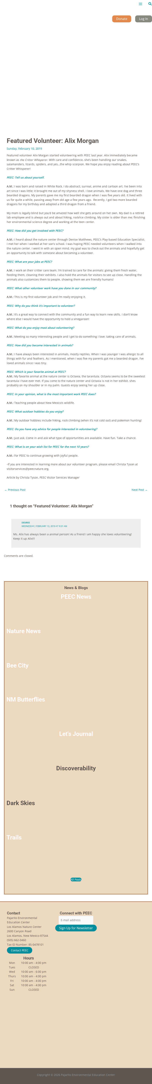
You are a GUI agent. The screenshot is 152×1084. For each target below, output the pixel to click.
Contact (13, 913)
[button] (150, 4)
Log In (143, 19)
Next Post (140, 490)
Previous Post (15, 490)
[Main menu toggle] (140, 4)
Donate (121, 19)
